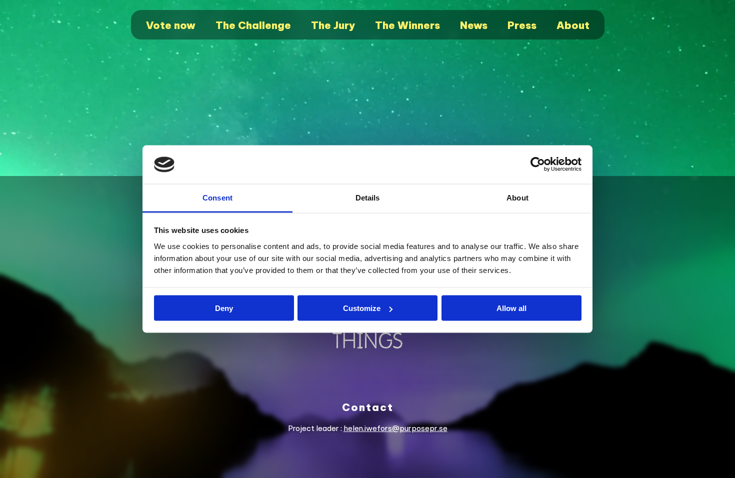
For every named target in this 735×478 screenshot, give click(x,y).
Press (522, 25)
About (573, 25)
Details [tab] (368, 197)
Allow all (511, 308)
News (474, 25)
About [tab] (517, 197)
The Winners (407, 25)
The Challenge (253, 25)
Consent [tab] (217, 197)
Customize (361, 308)
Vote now (171, 25)
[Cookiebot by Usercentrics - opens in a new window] (538, 164)
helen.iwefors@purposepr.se (396, 428)
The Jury (333, 25)
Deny (224, 308)
